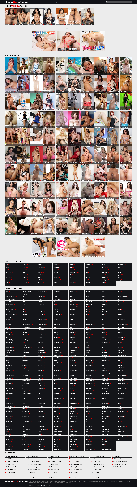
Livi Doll (72, 373)
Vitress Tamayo (123, 383)
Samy (103, 365)
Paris (88, 439)
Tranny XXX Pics (55, 456)
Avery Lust (9, 439)
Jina (55, 383)
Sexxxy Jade (105, 403)
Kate (55, 411)
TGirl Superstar (97, 461)
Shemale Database (13, 467)
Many (72, 406)
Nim (87, 396)
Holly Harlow (41, 449)
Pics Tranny (11, 477)
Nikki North (89, 388)
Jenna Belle (57, 347)
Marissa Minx (74, 424)
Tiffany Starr (122, 327)
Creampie (25, 282)
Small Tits (105, 272)
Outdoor (73, 282)
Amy (8, 357)
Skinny (105, 267)
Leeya (72, 329)
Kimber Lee (74, 291)
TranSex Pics (76, 461)
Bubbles (24, 355)
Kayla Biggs (57, 416)
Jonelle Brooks (58, 388)
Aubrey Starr (10, 424)
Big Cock (25, 264)
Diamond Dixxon (42, 319)
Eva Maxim (41, 383)
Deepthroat (41, 267)
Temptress (121, 312)
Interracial (57, 280)
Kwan (71, 312)
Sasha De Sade (106, 385)
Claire (24, 431)
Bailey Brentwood (26, 291)
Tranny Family (54, 458)
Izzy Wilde (57, 319)
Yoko (120, 421)
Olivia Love (89, 424)
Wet (119, 277)
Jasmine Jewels (59, 340)
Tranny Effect (54, 467)
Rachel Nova (105, 345)
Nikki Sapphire (90, 391)
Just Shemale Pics (77, 469)
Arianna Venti (10, 393)
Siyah (103, 421)
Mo (87, 322)
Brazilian (25, 277)
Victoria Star (121, 380)
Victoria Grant (122, 378)
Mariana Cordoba (75, 421)
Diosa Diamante (42, 324)
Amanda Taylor (10, 342)
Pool (88, 272)
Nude (72, 277)
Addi (8, 291)
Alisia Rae (9, 332)
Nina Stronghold (90, 398)
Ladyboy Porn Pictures (78, 456)
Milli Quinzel (89, 304)
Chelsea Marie (26, 406)
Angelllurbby (10, 378)
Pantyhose (89, 264)
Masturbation (74, 272)
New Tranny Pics (55, 469)
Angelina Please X (11, 373)
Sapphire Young (107, 373)
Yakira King (121, 408)
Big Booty (9, 285)
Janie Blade (57, 334)
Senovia (104, 398)
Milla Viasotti (90, 301)
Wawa (120, 391)
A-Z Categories (55, 2)
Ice (55, 304)
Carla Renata (25, 375)
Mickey (88, 294)
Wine (120, 401)
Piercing (89, 269)
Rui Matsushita (106, 355)
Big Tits (25, 267)
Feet (40, 277)
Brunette (25, 280)
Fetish (40, 280)
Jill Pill (56, 380)
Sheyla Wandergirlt (107, 411)
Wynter (120, 406)
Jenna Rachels (58, 355)
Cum (24, 285)
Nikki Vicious (89, 393)
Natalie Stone (89, 368)
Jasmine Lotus (58, 342)
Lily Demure (73, 360)
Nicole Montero (90, 383)
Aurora (8, 426)
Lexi (71, 345)
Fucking (57, 264)
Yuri (119, 429)
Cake (23, 362)
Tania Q (121, 301)
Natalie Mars (89, 365)
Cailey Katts (25, 360)
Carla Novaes (26, 373)
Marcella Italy (74, 411)
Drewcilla (41, 337)
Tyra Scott (121, 345)
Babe (8, 275)
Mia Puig (88, 291)
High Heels (57, 277)
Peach (104, 296)
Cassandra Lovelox (27, 393)
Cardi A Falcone (26, 370)
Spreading (105, 277)
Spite (104, 439)
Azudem (8, 444)
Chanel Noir (25, 398)
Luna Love (73, 393)
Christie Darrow (26, 419)
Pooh (104, 324)
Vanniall (120, 365)
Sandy (104, 368)
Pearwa (104, 301)
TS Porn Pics (33, 475)
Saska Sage (105, 388)
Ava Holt (9, 434)
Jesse (56, 368)
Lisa (71, 368)
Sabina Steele (106, 360)
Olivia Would (89, 426)
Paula (103, 294)
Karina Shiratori (58, 401)
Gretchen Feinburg (43, 429)
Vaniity (120, 360)
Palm (88, 431)
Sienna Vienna (106, 416)
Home (31, 2)
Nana (87, 340)
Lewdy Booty (74, 342)
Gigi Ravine (41, 411)
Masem (72, 426)
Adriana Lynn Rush (11, 296)
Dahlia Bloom (26, 449)
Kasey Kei (57, 408)
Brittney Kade (26, 345)
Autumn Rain (10, 429)
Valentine (121, 352)
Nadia (88, 332)
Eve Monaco (41, 388)
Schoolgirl (89, 285)
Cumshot (41, 264)
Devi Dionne (41, 317)
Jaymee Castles (58, 345)
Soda (103, 424)
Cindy (24, 426)
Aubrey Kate (10, 421)
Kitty (71, 301)
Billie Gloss (25, 329)
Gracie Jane (41, 424)
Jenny (56, 360)
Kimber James (58, 449)
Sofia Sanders (106, 431)
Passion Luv (89, 444)
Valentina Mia (122, 350)
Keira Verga (58, 421)
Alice (8, 327)
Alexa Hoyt (9, 317)
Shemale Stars (33, 472)
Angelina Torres (11, 375)
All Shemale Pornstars (121, 461)
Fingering (41, 282)
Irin (55, 306)
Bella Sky (25, 319)
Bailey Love (25, 296)
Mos (87, 327)
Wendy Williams (122, 393)
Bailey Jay (25, 294)
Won (119, 403)
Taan (119, 299)
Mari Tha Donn (74, 416)
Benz (24, 322)
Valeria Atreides (122, 355)
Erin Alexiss (41, 368)
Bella (24, 312)
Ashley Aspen (10, 403)
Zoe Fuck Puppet (123, 436)
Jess (55, 365)
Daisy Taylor (41, 296)
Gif (39, 408)
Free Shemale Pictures (35, 464)
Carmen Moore (26, 378)
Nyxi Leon (89, 419)
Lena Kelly (73, 337)
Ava (7, 431)
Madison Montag (74, 396)
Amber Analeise (10, 350)
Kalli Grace (57, 393)
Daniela (40, 299)
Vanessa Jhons (122, 357)
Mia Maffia (73, 449)
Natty (88, 373)
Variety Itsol (121, 368)
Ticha (120, 322)
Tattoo (104, 282)
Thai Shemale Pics (98, 475)
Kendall (56, 429)
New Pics (37, 2)
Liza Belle (72, 375)
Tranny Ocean (54, 464)
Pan (87, 434)
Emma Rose (41, 357)
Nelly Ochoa (89, 375)
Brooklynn (25, 350)
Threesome (122, 264)
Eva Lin (40, 380)
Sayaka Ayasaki (106, 391)
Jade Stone (57, 322)
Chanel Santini (26, 401)
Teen (104, 285)
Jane (55, 329)
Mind (88, 309)
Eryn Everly (41, 375)
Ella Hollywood (42, 345)
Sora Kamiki (105, 434)
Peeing (88, 267)
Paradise (89, 436)
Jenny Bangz (58, 362)
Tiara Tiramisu (122, 319)
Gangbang (57, 267)
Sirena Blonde (105, 419)
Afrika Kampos (10, 304)
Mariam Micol (74, 419)
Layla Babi (73, 322)
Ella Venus (41, 347)
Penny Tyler (105, 304)
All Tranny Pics (97, 458)
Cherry (24, 408)
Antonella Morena (11, 391)
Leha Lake (73, 332)
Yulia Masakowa (122, 426)
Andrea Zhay (9, 365)
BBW (8, 282)
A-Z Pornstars (45, 2)
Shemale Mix (11, 472)
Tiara (120, 317)
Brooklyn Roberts (27, 347)
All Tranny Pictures (77, 475)
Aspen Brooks (10, 411)
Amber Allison (10, 347)
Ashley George (10, 406)
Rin (103, 347)
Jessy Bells (57, 375)
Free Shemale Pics (34, 461)
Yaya (119, 413)
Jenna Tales (57, 357)
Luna (72, 391)
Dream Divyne (42, 334)
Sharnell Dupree (106, 406)
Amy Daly (9, 360)
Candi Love (25, 365)
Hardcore (57, 275)
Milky (87, 299)
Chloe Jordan (26, 413)
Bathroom (9, 280)
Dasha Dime (41, 312)
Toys (120, 267)
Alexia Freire (9, 322)
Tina (119, 329)
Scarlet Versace (106, 393)
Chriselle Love (26, 416)
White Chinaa (122, 396)
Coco (24, 439)
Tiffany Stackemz (123, 324)
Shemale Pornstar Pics (99, 467)
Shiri (103, 413)
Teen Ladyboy (76, 477)
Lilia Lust (73, 352)
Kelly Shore (57, 426)
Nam (88, 337)
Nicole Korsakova (90, 380)
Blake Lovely (25, 334)
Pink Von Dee (105, 312)
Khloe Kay (57, 441)
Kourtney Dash (74, 306)
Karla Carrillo (58, 403)
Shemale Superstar (13, 461)
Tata (119, 306)
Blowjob (25, 275)
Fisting (40, 285)
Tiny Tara (121, 332)
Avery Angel (9, 436)
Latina (72, 264)
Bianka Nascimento (27, 324)
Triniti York (121, 340)
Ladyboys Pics (97, 472)
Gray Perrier (41, 426)
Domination (41, 269)
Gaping (56, 269)
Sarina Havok (105, 380)
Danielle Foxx (42, 301)
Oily (87, 421)
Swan (120, 291)
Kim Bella (56, 447)
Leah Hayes (73, 324)
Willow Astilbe (121, 398)
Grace (40, 421)
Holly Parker (57, 291)
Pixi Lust (104, 317)
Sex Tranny (54, 472)
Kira (71, 296)
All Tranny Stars (12, 469)
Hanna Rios (41, 436)
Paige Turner (90, 429)
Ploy (103, 319)
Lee (71, 327)
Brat (23, 342)
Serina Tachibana (107, 401)
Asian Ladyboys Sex (35, 467)
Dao (39, 309)
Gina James (41, 413)
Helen (40, 444)
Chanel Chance (26, 396)
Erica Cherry (41, 362)
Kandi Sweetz (58, 396)
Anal (8, 264)
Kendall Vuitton (58, 436)
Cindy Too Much (26, 429)
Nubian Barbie (90, 411)
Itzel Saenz (57, 309)
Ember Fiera (41, 350)
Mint (87, 314)
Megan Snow (74, 436)
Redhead (89, 282)
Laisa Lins (73, 317)
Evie (39, 391)
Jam (55, 327)
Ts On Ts (121, 269)
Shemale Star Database (40, 485)
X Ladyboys (118, 456)
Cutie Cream (25, 447)
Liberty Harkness (75, 350)
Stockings (105, 280)
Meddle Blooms (74, 431)
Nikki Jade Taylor (91, 385)
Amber (8, 345)
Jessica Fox (57, 370)
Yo (119, 419)
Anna (8, 380)
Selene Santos (106, 396)
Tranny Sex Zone (34, 477)
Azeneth (9, 441)
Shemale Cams (65, 2)
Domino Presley (42, 329)
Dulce (40, 340)
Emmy (40, 360)
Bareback (9, 277)
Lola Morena (73, 380)
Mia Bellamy (73, 444)
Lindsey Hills (73, 365)
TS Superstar (11, 458)
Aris (7, 401)
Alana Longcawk (11, 309)
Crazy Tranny (11, 464)
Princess (104, 334)
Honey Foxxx (58, 299)
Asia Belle (9, 408)
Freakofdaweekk (43, 401)
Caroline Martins (26, 380)
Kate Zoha (57, 413)
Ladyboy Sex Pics (98, 477)
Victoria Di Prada (122, 375)
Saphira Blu (105, 370)
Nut (87, 413)
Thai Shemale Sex (55, 475)
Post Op (88, 277)
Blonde (24, 272)
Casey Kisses (26, 391)
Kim (55, 444)
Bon (23, 337)
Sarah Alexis (105, 378)
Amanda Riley (10, 340)
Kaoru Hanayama (59, 398)
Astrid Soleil (9, 416)
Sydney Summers (123, 296)
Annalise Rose (10, 388)
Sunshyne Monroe (107, 449)
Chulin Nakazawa (27, 421)
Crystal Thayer (26, 444)
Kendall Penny (58, 434)
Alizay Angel (10, 334)
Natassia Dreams (91, 370)
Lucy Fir (72, 388)
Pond (104, 322)
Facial (40, 275)
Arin (7, 398)
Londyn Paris (73, 383)
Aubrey (8, 419)
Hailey (40, 434)
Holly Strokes (58, 294)
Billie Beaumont (26, 327)
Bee (23, 306)
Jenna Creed (58, 350)
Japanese (57, 282)
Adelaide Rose (10, 294)
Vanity (120, 362)
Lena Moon (73, 340)
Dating (73, 2)
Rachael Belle (106, 342)
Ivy (55, 317)
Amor (8, 355)
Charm (24, 403)
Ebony (41, 272)
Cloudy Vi (25, 436)
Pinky (104, 314)
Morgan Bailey (90, 324)
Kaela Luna (57, 391)
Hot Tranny (32, 458)
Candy (24, 368)
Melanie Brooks (74, 439)
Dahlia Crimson (42, 291)
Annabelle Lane (10, 385)
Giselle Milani (41, 416)
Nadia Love (89, 334)
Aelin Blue (9, 301)
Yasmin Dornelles (123, 411)
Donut (40, 332)
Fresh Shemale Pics (99, 456)
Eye (39, 393)
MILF (72, 275)
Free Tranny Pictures (78, 458)
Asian (8, 267)
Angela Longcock (10, 368)
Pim (103, 309)
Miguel (88, 296)
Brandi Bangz (26, 340)
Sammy (104, 362)
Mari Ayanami (74, 413)
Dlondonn (41, 327)
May (71, 429)
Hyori (56, 301)
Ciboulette (25, 424)
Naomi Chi (89, 350)
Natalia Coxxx (90, 360)
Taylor (120, 309)
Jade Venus (57, 324)
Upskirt (120, 275)
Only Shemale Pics (77, 464)
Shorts (104, 264)
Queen (104, 337)
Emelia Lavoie (42, 352)
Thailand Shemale (120, 467)
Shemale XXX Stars (99, 464)
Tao (119, 304)
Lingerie (73, 269)
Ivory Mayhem (58, 314)
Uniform (121, 272)
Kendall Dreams (58, 431)
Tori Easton (121, 337)
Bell (23, 309)
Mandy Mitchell (74, 403)
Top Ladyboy (54, 477)
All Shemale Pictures (35, 469)
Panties (73, 285)
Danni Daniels (42, 304)
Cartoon (24, 388)
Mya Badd (89, 329)
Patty (104, 291)
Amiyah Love (10, 352)
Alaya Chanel (9, 312)
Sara (104, 375)
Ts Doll (120, 342)
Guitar (40, 431)
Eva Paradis (41, 385)
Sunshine (104, 447)
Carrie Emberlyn (26, 383)
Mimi (88, 306)
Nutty (88, 416)
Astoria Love (9, 413)
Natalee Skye (90, 357)
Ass (8, 269)
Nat (87, 355)
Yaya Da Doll (121, 416)
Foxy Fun (41, 398)
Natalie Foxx (89, 362)
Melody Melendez (75, 441)
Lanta (72, 319)
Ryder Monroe (106, 357)
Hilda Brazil (41, 447)
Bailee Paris (9, 449)
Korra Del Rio (74, 304)
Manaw (72, 401)
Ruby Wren (105, 352)
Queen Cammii (106, 340)
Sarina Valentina (107, 383)
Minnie (88, 312)
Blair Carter (25, 332)
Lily (71, 357)
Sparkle (104, 436)
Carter (24, 385)
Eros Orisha (41, 373)
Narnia (88, 352)
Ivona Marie (57, 312)
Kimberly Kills (74, 294)
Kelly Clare (57, 424)
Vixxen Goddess (122, 388)
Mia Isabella (74, 447)
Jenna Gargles (58, 352)
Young (120, 280)
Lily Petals (73, 362)
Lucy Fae (72, 385)
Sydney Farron (122, 294)
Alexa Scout (9, 319)
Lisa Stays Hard (74, 370)
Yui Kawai (121, 424)
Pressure (104, 332)
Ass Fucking (9, 272)
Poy (103, 329)
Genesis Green (42, 403)
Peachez (105, 299)
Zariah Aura (121, 431)
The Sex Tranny (98, 469)
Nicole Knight (89, 378)
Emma (40, 355)
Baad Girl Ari (9, 447)
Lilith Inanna (73, 355)
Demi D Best (41, 314)
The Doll (120, 314)
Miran (88, 319)
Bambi (24, 301)
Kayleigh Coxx (58, 419)
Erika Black (41, 365)
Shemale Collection (13, 456)
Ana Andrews (10, 362)
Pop (103, 327)
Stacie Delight (105, 441)
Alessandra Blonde (11, 314)
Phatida (104, 306)
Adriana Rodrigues (11, 299)
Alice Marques (10, 329)
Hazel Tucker (41, 441)
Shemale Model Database (121, 458)
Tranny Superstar (34, 456)
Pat (87, 447)
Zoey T (120, 439)
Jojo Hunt (56, 385)
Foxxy (40, 396)
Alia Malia (9, 324)
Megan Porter (74, 434)
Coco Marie (25, 441)
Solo (104, 275)
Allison (8, 337)
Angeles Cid (10, 370)
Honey (56, 296)
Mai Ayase (73, 398)
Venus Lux (121, 370)
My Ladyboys (76, 472)
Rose (104, 350)
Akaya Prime (10, 306)
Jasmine (57, 337)
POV (88, 280)
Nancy (88, 342)
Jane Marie (57, 332)
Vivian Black (121, 385)
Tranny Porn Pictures (78, 467)
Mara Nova (73, 408)
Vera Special (121, 373)
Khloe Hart (57, 439)
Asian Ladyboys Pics (120, 464)
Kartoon (56, 406)
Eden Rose (41, 342)
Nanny (88, 345)
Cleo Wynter (25, 434)
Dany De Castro (42, 306)
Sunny (104, 444)
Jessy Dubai (57, 378)
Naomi (88, 347)
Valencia (120, 347)
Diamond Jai (41, 322)
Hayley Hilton (42, 439)
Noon (88, 408)
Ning (87, 401)
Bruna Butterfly (26, 352)
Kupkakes (73, 309)
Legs (72, 267)
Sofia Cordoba (106, 429)
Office (72, 280)
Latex (56, 285)
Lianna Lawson (74, 347)
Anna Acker (9, 383)
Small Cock (105, 269)
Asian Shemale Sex (56, 461)
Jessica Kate (57, 373)
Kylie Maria (73, 314)
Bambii (24, 304)
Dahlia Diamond (42, 294)
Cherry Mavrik (26, 411)
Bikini (24, 269)
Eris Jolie (41, 370)
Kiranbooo (73, 299)
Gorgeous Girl (42, 419)
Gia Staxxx (41, 406)
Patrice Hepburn (90, 449)
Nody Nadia (89, 403)
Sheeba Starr (106, 408)
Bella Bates (25, 314)
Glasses (56, 272)
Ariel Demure (10, 396)
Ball (23, 299)
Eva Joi (40, 378)
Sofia (103, 426)
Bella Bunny (25, 317)
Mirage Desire (90, 317)
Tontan (120, 334)
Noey (87, 406)
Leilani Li (72, 334)
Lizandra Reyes (74, 378)
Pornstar (89, 275)
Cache (24, 357)
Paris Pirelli (89, 441)
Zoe (119, 434)
